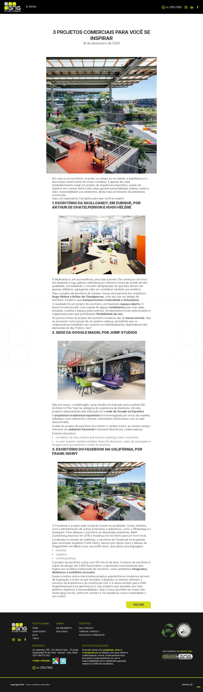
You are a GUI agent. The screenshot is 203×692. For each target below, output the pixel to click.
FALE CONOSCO (86, 628)
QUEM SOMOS (39, 631)
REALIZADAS (62, 631)
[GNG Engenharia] (19, 629)
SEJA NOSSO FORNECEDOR (92, 635)
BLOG (35, 635)
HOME (35, 628)
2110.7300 (174, 7)
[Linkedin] (191, 7)
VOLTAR (138, 604)
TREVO (35, 638)
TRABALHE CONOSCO (89, 631)
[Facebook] (197, 7)
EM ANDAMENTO (64, 628)
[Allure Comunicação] (187, 684)
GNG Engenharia (12, 7)
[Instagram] (186, 7)
